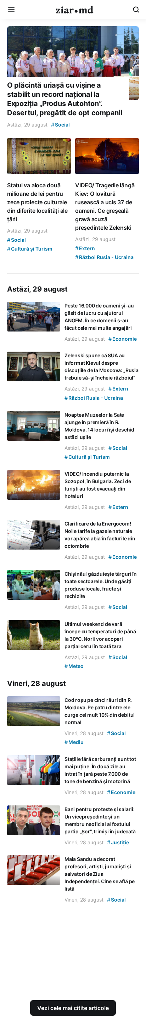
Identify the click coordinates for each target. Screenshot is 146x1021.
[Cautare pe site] (136, 9)
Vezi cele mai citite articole (73, 1007)
